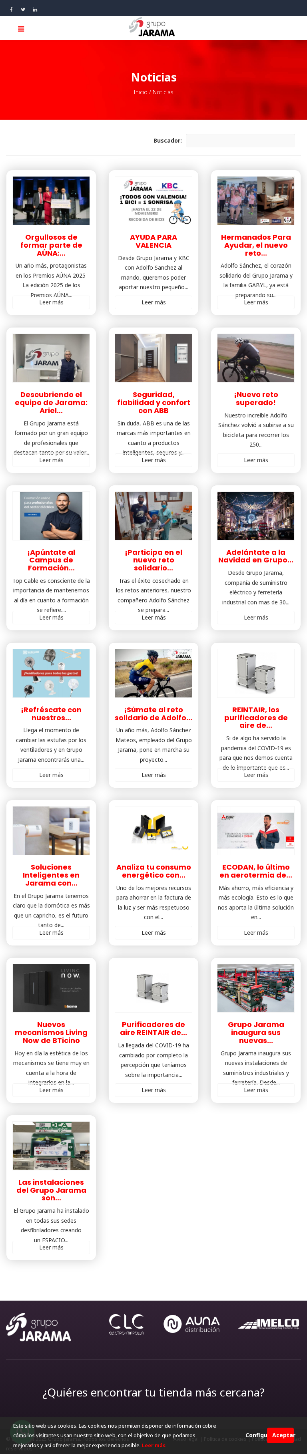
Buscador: (168, 140)
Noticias (163, 92)
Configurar (256, 1435)
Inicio (141, 92)
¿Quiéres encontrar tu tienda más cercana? (153, 1392)
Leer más (51, 302)
